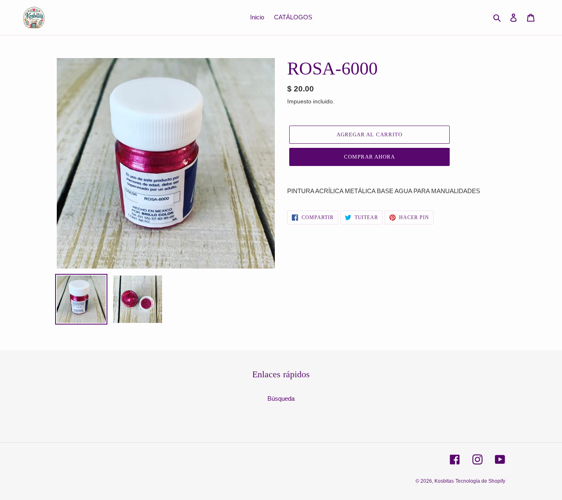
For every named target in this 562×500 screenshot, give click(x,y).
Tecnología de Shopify (480, 481)
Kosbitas (444, 481)
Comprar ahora (369, 157)
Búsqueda (281, 398)
